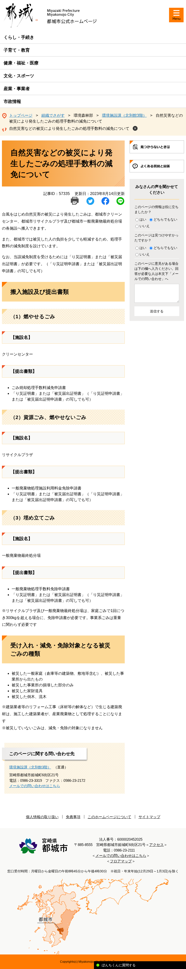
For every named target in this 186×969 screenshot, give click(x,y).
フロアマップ (121, 861)
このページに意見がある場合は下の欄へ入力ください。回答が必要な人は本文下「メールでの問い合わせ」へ (156, 271)
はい (143, 219)
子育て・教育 (17, 50)
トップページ (20, 115)
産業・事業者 (17, 88)
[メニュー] (176, 15)
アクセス (156, 845)
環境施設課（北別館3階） (124, 115)
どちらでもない (165, 219)
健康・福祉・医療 (21, 63)
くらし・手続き (19, 37)
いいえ (145, 226)
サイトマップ (149, 817)
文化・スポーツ (19, 75)
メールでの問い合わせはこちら (34, 786)
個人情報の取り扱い (42, 817)
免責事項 (73, 817)
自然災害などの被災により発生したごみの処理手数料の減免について (69, 128)
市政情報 (12, 101)
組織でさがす (53, 115)
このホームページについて (109, 817)
